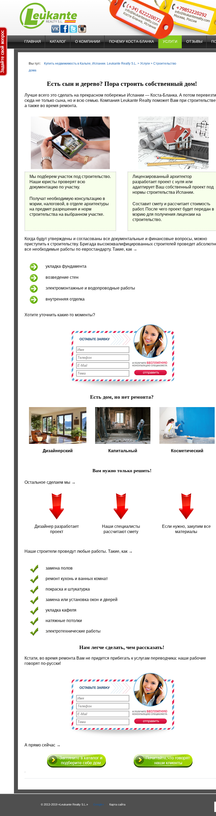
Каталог (58, 41)
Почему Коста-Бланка (131, 41)
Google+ (98, 804)
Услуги (170, 41)
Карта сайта (117, 804)
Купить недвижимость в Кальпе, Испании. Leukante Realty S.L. (90, 63)
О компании (87, 41)
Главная (32, 41)
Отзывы (194, 41)
